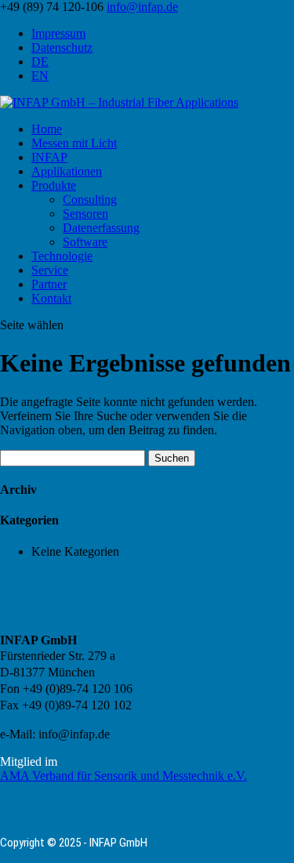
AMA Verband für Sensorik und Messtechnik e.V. (123, 775)
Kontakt (51, 298)
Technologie (62, 256)
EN (40, 75)
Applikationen (66, 171)
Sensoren (85, 213)
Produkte (53, 185)
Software (85, 241)
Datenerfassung (101, 227)
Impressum (58, 33)
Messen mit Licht (74, 143)
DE (40, 61)
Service (49, 270)
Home (46, 129)
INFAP (49, 157)
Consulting (90, 199)
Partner (49, 284)
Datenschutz (62, 47)
